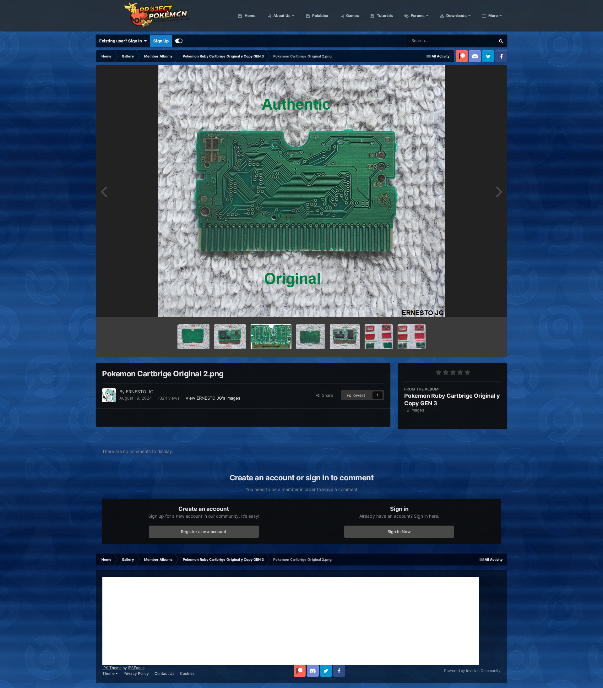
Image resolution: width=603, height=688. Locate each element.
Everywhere (475, 40)
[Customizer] (179, 41)
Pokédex (319, 15)
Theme (109, 673)
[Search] (501, 41)
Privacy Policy (136, 673)
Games (352, 15)
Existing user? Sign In (121, 40)
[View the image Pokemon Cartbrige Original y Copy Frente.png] (411, 336)
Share (326, 395)
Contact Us (164, 673)
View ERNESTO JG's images (213, 398)
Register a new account (203, 531)
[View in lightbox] (301, 191)
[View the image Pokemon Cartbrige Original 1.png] (345, 336)
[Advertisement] (290, 621)
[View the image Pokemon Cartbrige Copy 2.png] (193, 336)
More (493, 15)
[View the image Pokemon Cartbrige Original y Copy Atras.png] (379, 336)
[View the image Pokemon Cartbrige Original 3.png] (271, 336)
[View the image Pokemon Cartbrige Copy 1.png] (230, 336)
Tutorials (384, 15)
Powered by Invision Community (472, 670)
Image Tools (481, 305)
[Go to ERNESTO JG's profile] (109, 395)
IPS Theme (112, 667)
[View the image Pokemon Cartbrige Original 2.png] (310, 336)
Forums (417, 15)
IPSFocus (136, 667)
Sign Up (161, 40)
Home (249, 15)
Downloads (456, 15)
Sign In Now (399, 531)
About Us (281, 15)
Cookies (187, 673)
